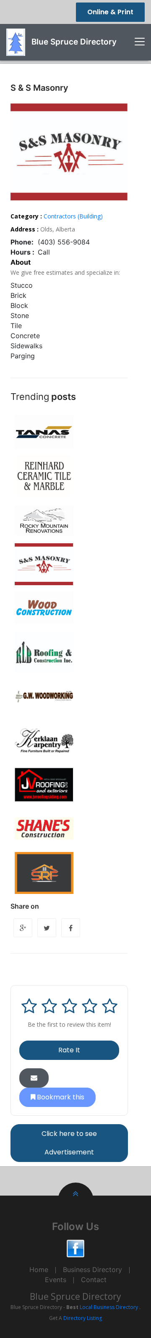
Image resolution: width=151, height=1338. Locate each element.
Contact (94, 1279)
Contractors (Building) (73, 216)
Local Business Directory (109, 1307)
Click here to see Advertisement (69, 1143)
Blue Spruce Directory (75, 1296)
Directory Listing (82, 1318)
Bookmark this (59, 1097)
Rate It (69, 1050)
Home (38, 1269)
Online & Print (110, 12)
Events (55, 1279)
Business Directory (92, 1269)
